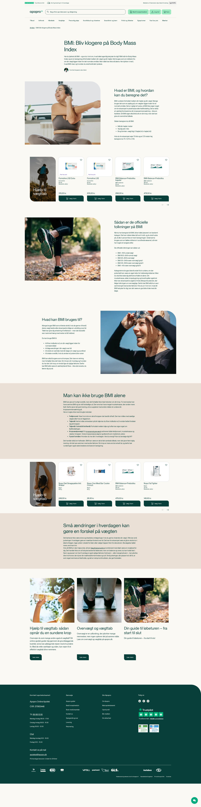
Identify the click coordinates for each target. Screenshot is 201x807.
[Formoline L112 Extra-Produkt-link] (71, 179)
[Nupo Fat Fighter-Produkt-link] (156, 484)
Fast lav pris (154, 20)
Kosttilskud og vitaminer (91, 20)
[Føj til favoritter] (81, 160)
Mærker (165, 20)
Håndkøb (51, 20)
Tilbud (32, 20)
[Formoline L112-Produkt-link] (99, 179)
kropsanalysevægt (93, 431)
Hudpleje (62, 20)
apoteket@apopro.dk (38, 755)
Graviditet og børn (110, 20)
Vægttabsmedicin (98, 548)
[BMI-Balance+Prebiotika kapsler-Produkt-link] (128, 179)
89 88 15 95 (38, 714)
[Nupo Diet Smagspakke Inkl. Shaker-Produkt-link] (71, 484)
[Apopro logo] (36, 12)
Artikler (32, 28)
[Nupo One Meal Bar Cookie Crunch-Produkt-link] (99, 484)
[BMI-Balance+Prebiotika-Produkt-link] (156, 179)
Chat (32, 734)
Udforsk (41, 20)
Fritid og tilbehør (127, 20)
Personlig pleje (74, 20)
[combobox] (85, 11)
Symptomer (141, 20)
